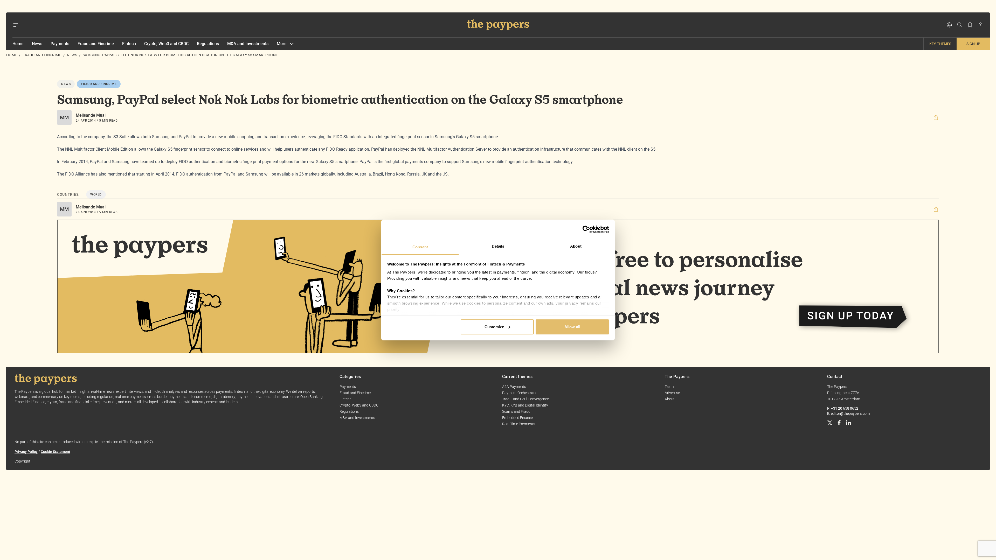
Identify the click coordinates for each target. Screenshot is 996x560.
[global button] (949, 25)
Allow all (572, 327)
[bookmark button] (970, 25)
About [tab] (576, 246)
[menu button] (15, 25)
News (37, 43)
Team (669, 386)
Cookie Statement (55, 452)
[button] (936, 117)
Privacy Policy (26, 452)
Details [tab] (498, 246)
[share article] (936, 117)
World (96, 194)
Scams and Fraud (516, 411)
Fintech (129, 43)
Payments (60, 43)
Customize (494, 327)
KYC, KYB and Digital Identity (525, 405)
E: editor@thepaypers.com (848, 413)
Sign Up (973, 44)
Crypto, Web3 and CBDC (166, 43)
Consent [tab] (420, 247)
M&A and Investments (247, 43)
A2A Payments (514, 386)
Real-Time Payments (518, 424)
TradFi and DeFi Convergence (525, 399)
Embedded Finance (517, 418)
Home (18, 43)
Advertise (672, 393)
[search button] (960, 25)
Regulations (208, 43)
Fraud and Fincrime (96, 43)
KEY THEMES (940, 44)
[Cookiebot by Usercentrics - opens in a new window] (586, 229)
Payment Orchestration (521, 393)
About (670, 399)
